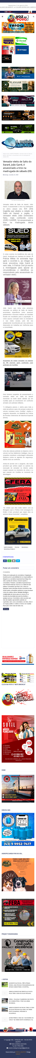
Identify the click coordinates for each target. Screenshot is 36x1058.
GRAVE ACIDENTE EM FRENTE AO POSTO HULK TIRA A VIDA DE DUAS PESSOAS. (20, 991)
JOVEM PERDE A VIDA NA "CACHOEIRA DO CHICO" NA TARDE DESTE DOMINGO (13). (21, 1018)
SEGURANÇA (25, 546)
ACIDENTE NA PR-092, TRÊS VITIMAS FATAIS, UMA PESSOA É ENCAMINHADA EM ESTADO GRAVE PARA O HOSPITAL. (21, 984)
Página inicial (6, 152)
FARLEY (18, 1053)
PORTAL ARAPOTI (20, 1051)
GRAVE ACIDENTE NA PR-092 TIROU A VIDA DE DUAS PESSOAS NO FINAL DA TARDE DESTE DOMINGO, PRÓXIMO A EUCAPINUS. (21, 1009)
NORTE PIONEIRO (14, 152)
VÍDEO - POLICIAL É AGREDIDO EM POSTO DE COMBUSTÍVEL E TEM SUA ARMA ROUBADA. (21, 1000)
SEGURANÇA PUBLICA (9, 548)
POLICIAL (17, 546)
